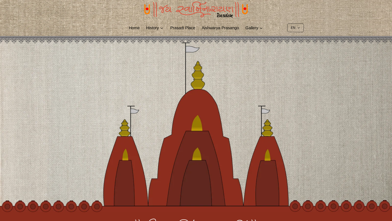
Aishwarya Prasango (220, 28)
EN (293, 27)
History (152, 28)
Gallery (251, 28)
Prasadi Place (182, 28)
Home (134, 28)
